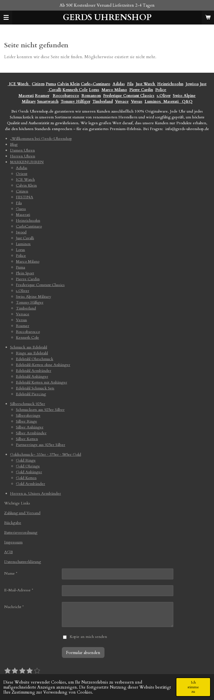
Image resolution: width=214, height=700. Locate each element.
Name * (10, 573)
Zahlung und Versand (22, 513)
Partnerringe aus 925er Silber (40, 444)
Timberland (103, 101)
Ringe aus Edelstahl (32, 353)
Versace (122, 101)
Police (160, 89)
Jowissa (192, 84)
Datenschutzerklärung (22, 561)
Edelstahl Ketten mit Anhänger (41, 382)
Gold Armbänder (30, 483)
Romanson (91, 95)
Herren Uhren (22, 156)
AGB (8, 552)
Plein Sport (25, 273)
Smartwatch (48, 101)
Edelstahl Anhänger (32, 376)
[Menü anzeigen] (6, 18)
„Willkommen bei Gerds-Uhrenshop (41, 138)
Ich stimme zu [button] (193, 687)
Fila (130, 84)
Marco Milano (114, 89)
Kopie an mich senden (88, 636)
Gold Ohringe (28, 466)
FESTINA (24, 197)
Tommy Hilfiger (75, 101)
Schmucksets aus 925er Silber (40, 409)
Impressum (13, 542)
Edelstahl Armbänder (33, 370)
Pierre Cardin (141, 89)
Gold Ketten (26, 478)
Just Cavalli (25, 238)
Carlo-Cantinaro (95, 84)
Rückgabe (12, 522)
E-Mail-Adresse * (18, 590)
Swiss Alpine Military (33, 296)
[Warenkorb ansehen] (208, 18)
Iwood (21, 232)
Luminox (153, 101)
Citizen (38, 84)
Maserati (26, 95)
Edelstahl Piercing (31, 394)
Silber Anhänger (29, 427)
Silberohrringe (28, 415)
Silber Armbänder (31, 433)
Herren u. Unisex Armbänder (35, 493)
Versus (136, 101)
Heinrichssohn (170, 84)
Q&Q (186, 101)
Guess (21, 208)
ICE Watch (25, 179)
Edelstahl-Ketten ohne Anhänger (43, 364)
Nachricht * (14, 606)
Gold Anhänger (29, 472)
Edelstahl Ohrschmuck (34, 359)
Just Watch (146, 84)
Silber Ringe (26, 421)
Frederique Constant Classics (128, 95)
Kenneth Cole (75, 89)
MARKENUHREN (27, 162)
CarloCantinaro (29, 226)
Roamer (42, 95)
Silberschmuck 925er (27, 403)
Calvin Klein (68, 84)
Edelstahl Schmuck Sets (35, 388)
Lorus (94, 89)
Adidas (119, 84)
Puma (51, 84)
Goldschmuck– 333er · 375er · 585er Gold (45, 454)
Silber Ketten (27, 439)
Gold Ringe (26, 460)
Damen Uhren (22, 150)
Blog (14, 144)
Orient (21, 173)
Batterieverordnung (20, 532)
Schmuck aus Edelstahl (28, 347)
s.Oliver (164, 95)
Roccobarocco (66, 95)
